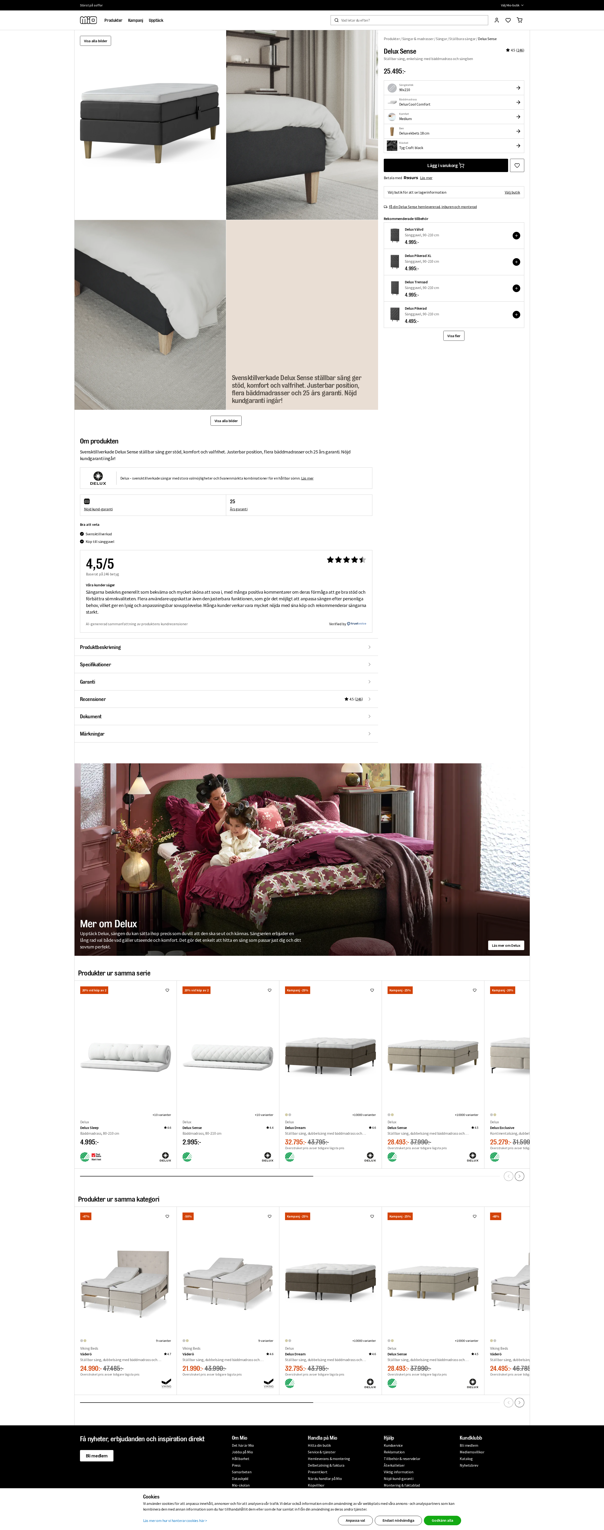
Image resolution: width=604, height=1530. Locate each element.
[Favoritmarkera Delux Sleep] (167, 990)
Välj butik (512, 192)
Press (236, 1465)
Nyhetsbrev (469, 1465)
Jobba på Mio (242, 1452)
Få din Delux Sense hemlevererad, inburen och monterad (433, 206)
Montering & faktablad (402, 1485)
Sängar (441, 38)
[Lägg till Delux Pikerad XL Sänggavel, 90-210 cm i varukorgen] (516, 262)
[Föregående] (508, 1176)
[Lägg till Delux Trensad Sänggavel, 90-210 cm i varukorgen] (516, 288)
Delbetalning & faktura (326, 1465)
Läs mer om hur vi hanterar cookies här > (175, 1520)
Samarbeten (242, 1471)
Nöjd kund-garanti (98, 509)
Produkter (392, 38)
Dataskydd (240, 1478)
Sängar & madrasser (418, 38)
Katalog (466, 1458)
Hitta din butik (319, 1445)
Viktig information (398, 1471)
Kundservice (393, 1445)
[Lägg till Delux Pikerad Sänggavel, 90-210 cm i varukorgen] (516, 314)
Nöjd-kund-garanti (398, 1478)
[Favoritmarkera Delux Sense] (517, 165)
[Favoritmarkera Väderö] (167, 1216)
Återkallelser (394, 1465)
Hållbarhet (240, 1458)
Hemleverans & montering (329, 1458)
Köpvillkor (316, 1485)
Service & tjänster (321, 1452)
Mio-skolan (241, 1485)
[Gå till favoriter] (508, 20)
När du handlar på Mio (325, 1478)
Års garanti (239, 509)
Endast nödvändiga (398, 1520)
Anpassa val (355, 1520)
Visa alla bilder (95, 40)
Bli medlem (97, 1456)
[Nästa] (519, 1176)
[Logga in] (496, 20)
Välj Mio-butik (510, 5)
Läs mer (426, 177)
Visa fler (453, 335)
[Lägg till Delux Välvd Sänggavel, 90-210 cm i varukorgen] (516, 235)
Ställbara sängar (462, 38)
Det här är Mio (243, 1445)
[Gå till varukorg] (519, 20)
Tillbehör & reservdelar (402, 1458)
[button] (302, 125)
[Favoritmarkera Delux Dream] (372, 990)
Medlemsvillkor (472, 1452)
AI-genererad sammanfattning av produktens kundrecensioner (137, 623)
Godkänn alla (442, 1520)
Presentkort (318, 1471)
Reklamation (394, 1452)
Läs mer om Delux (506, 945)
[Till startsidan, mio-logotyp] (88, 20)
